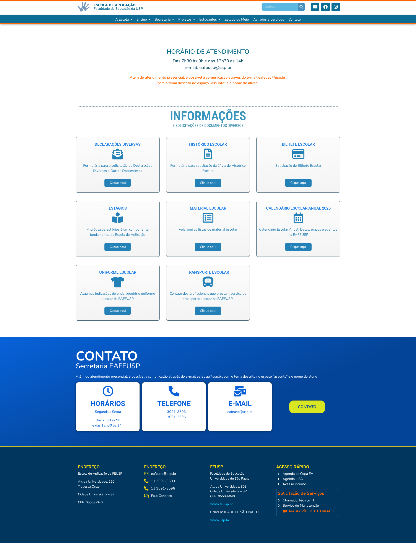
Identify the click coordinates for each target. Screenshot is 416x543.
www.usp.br (219, 520)
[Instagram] (336, 7)
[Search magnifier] (301, 7)
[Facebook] (325, 7)
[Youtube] (315, 7)
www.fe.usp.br (221, 504)
